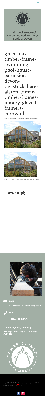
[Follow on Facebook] (18, 393)
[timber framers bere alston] (26, 296)
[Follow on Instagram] (23, 393)
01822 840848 (19, 319)
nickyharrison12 (11, 118)
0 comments (34, 118)
